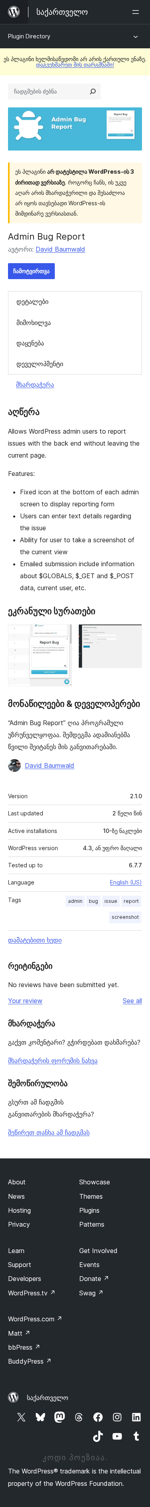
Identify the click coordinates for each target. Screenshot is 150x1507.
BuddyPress (30, 1361)
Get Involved (98, 1251)
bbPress (24, 1347)
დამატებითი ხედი (35, 940)
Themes (91, 1196)
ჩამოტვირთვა (31, 271)
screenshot (125, 917)
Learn (16, 1251)
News (16, 1196)
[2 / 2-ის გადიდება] (131, 635)
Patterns (91, 1224)
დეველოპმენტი (39, 364)
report (131, 901)
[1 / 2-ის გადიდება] (61, 635)
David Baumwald (60, 249)
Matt (19, 1333)
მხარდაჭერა (35, 385)
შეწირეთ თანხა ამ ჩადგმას (49, 1132)
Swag (91, 1293)
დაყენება (30, 343)
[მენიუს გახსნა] (137, 12)
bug (93, 901)
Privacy (19, 1224)
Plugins (89, 1210)
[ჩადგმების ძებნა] (93, 91)
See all (132, 1001)
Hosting (19, 1210)
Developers (24, 1279)
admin (75, 901)
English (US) (126, 882)
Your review (25, 1001)
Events (89, 1265)
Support (19, 1265)
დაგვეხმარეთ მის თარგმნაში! (75, 64)
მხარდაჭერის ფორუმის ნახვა (53, 1061)
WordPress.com (35, 1319)
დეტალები (32, 301)
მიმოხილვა (33, 323)
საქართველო (47, 1398)
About (17, 1182)
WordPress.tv (32, 1293)
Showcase (94, 1182)
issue (110, 901)
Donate (94, 1279)
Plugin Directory (29, 36)
